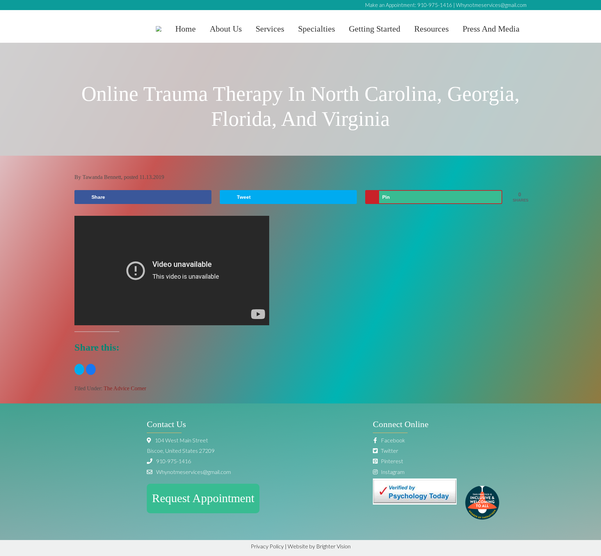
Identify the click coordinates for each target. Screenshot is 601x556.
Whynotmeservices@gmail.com (491, 5)
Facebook (392, 440)
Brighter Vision (333, 546)
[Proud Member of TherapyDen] (482, 517)
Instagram (392, 471)
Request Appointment (203, 498)
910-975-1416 (434, 5)
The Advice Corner (125, 388)
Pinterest (391, 461)
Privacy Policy (267, 546)
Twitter (389, 450)
